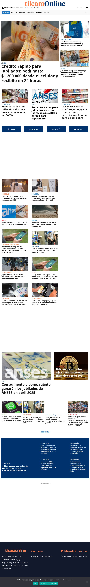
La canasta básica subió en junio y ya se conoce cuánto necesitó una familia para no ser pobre (74, 112)
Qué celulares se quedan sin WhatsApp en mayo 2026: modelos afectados (11, 418)
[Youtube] (86, 7)
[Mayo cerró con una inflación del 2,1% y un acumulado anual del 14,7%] (15, 96)
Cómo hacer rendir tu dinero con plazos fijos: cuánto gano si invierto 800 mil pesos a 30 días (14, 302)
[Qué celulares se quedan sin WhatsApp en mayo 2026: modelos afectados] (12, 407)
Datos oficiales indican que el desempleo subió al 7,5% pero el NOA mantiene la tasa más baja (78, 466)
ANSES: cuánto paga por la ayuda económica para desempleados (15, 223)
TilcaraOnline (15, 550)
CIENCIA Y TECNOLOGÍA (10, 244)
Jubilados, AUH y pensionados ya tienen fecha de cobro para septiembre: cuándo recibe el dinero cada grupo (73, 73)
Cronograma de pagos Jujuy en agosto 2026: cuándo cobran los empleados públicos (44, 302)
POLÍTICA (35, 194)
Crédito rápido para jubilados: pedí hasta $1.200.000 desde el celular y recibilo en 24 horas (29, 73)
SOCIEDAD (5, 194)
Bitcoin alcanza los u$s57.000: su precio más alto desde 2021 (70, 372)
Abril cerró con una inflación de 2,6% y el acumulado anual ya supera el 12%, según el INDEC (48, 449)
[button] (86, 12)
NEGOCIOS (60, 367)
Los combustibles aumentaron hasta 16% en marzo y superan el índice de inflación (48, 465)
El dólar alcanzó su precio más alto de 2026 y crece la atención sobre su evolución (15, 468)
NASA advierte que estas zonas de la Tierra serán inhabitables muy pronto (44, 224)
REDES (34, 272)
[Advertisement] (45, 155)
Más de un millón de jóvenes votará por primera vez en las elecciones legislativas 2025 (43, 198)
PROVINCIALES (65, 39)
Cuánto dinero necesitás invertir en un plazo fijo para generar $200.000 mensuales (78, 449)
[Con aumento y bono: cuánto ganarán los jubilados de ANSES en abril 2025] (26, 366)
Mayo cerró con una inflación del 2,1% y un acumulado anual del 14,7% (14, 111)
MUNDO (34, 220)
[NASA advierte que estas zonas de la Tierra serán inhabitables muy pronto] (45, 211)
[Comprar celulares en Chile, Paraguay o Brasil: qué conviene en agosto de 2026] (15, 185)
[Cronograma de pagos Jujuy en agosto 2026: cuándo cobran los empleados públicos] (45, 290)
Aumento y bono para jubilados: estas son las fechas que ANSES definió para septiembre (45, 113)
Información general (53, 415)
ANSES (3, 63)
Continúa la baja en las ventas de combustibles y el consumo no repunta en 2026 (45, 250)
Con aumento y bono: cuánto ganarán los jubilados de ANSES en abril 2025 (26, 388)
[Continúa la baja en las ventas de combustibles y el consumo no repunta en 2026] (45, 238)
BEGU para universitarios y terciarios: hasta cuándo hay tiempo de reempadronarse (71, 43)
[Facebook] (78, 7)
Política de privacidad (49, 583)
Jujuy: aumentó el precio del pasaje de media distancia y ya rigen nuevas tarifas (13, 276)
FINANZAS (5, 298)
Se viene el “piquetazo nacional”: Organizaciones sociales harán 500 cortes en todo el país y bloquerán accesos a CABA (78, 421)
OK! (35, 583)
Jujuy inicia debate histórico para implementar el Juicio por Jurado (55, 420)
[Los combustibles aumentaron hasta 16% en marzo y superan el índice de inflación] (35, 463)
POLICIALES (72, 414)
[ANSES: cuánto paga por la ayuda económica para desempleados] (15, 211)
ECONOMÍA (6, 104)
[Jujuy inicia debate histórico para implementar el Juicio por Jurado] (56, 407)
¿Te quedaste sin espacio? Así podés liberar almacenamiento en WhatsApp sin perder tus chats (45, 276)
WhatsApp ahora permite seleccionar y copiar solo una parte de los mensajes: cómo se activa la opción (14, 249)
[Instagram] (80, 7)
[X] (83, 7)
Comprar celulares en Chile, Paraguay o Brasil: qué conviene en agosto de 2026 (14, 198)
